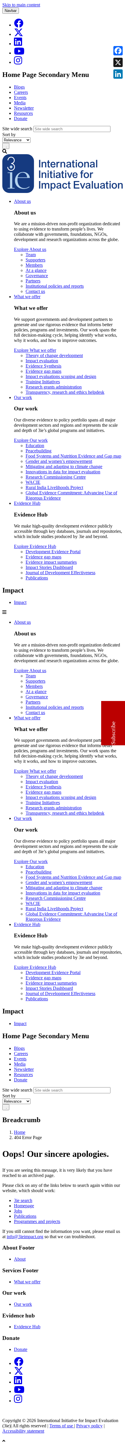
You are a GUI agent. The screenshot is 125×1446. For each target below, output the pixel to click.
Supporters (35, 259)
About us (22, 201)
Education (35, 445)
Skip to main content (21, 4)
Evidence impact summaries (51, 562)
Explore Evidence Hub (35, 546)
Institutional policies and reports (55, 286)
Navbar (11, 10)
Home (19, 1132)
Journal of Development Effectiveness (60, 572)
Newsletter (24, 108)
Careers (21, 92)
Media (20, 102)
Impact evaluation (42, 360)
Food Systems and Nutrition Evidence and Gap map (73, 456)
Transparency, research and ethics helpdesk (65, 392)
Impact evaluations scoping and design (61, 376)
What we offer (27, 296)
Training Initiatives (43, 381)
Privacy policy (89, 1425)
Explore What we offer (35, 350)
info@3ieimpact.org (25, 1236)
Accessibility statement (23, 1431)
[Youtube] (19, 52)
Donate (20, 118)
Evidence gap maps (43, 371)
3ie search (23, 1200)
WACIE (33, 482)
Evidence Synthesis (43, 365)
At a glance (36, 270)
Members (34, 265)
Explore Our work (31, 440)
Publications (37, 577)
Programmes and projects (37, 1221)
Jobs (18, 1210)
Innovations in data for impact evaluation (63, 471)
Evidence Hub (27, 503)
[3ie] (62, 191)
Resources (23, 113)
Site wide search (17, 128)
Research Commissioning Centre (56, 477)
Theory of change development (54, 355)
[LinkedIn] (18, 43)
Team (31, 254)
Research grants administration (54, 386)
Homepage (24, 1205)
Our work (23, 397)
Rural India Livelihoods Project (54, 487)
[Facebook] (18, 24)
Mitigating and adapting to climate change (64, 466)
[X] (18, 34)
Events (20, 97)
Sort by (9, 134)
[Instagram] (18, 62)
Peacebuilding (38, 450)
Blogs (19, 87)
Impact (20, 602)
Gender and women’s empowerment (59, 461)
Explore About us (30, 249)
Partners (33, 280)
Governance (37, 275)
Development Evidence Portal (53, 551)
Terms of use (61, 1425)
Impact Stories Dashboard (49, 567)
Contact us (35, 291)
